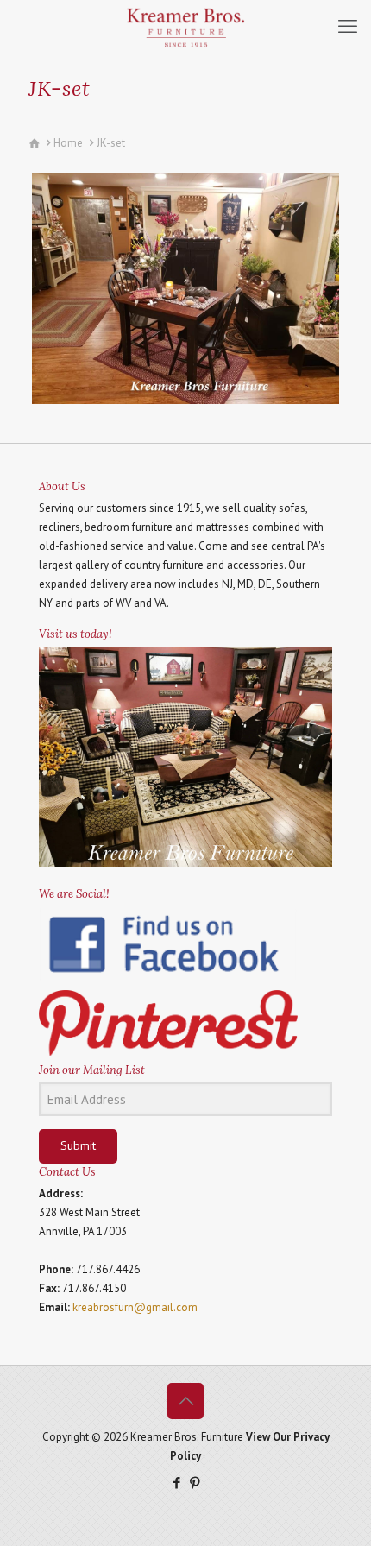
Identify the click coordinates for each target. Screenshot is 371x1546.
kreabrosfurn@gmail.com (135, 1307)
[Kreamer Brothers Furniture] (185, 25)
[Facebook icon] (176, 1482)
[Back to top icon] (185, 1401)
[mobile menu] (347, 26)
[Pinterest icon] (194, 1482)
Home (68, 143)
